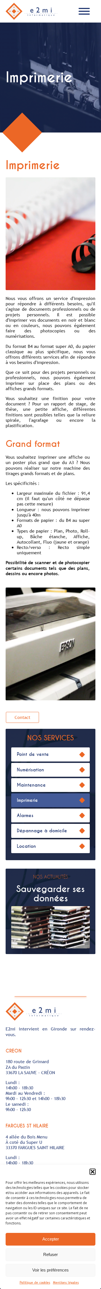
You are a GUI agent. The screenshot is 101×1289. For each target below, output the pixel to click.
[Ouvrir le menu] (84, 11)
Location (26, 846)
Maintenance (31, 785)
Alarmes (25, 815)
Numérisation (30, 770)
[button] (92, 1172)
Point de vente (33, 754)
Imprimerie (27, 800)
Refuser (50, 1254)
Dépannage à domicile (42, 831)
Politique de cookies (35, 1282)
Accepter (50, 1239)
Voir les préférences (50, 1270)
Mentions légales (66, 1282)
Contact (22, 717)
